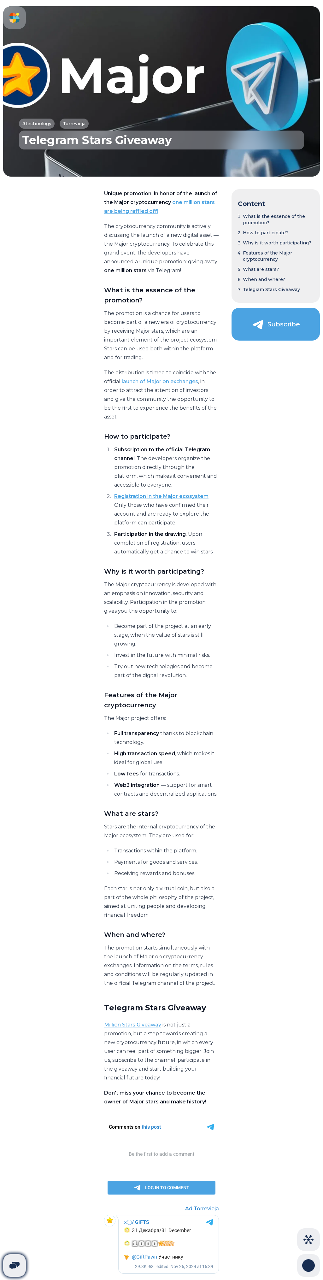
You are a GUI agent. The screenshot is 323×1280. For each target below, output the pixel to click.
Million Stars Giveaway (132, 1025)
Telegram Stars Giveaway (271, 289)
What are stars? (261, 269)
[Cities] (308, 1239)
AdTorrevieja (202, 1209)
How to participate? (265, 233)
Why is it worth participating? (277, 243)
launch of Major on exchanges (160, 381)
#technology (36, 123)
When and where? (264, 279)
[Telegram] (14, 1265)
